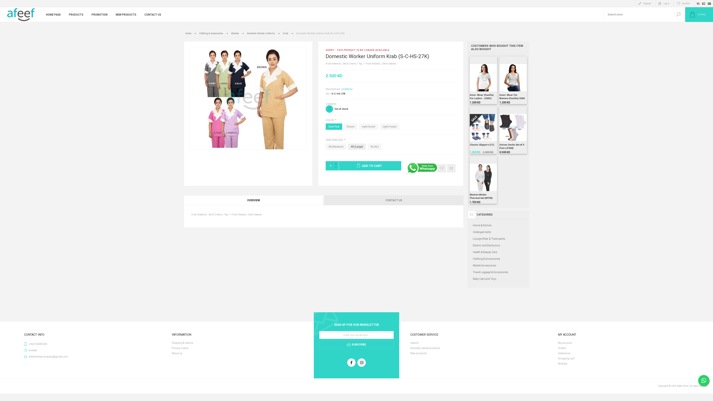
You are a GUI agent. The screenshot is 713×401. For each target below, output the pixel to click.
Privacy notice (180, 348)
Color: (330, 120)
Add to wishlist (442, 168)
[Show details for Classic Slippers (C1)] (483, 130)
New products (418, 353)
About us (177, 353)
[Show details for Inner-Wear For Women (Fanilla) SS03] (513, 80)
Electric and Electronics (486, 245)
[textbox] (637, 14)
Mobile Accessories (484, 265)
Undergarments (482, 232)
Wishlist (562, 363)
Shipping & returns (182, 342)
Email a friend (451, 168)
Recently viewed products (425, 348)
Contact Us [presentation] (393, 200)
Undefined (346, 89)
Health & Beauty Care (485, 252)
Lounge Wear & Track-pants (489, 238)
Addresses (564, 353)
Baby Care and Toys (484, 278)
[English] (698, 3)
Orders (562, 348)
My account (565, 342)
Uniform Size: (335, 140)
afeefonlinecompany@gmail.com (48, 356)
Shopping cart (566, 358)
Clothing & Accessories (486, 258)
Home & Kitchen (482, 225)
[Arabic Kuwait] (704, 3)
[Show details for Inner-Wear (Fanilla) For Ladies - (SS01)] (483, 80)
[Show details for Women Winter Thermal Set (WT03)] (483, 180)
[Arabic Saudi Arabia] (709, 3)
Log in (667, 3)
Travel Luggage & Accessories (490, 272)
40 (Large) (357, 146)
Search (678, 14)
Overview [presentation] (253, 200)
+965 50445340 (38, 344)
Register (647, 3)
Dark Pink (333, 126)
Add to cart (480, 90)
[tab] (254, 200)
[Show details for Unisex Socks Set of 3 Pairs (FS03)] (513, 130)
